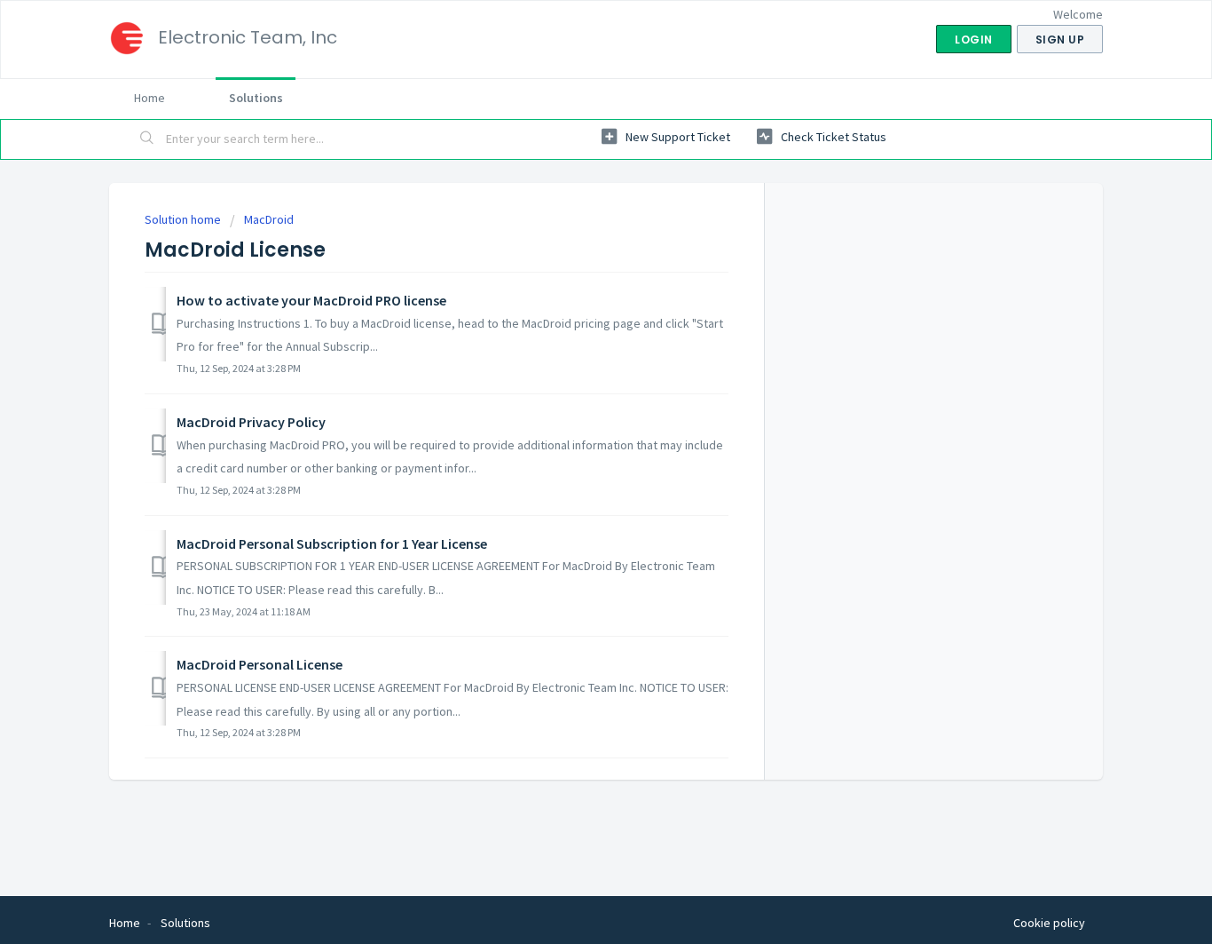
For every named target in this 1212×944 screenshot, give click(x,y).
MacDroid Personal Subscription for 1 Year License (332, 543)
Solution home (184, 219)
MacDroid (269, 219)
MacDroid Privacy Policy (251, 422)
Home (149, 98)
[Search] (147, 139)
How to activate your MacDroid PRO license (311, 300)
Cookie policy (1049, 923)
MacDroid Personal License (259, 664)
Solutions (256, 98)
